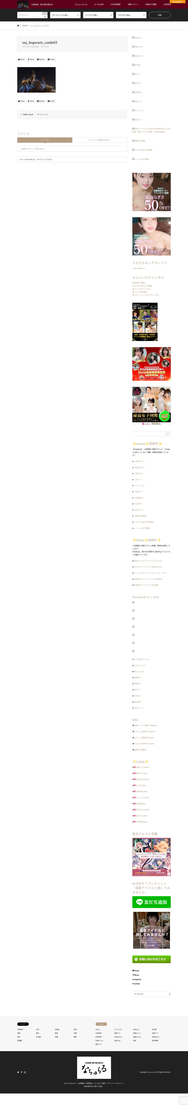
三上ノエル (118, 1029)
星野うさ (117, 1033)
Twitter (18, 1072)
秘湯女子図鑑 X (140, 750)
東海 (56, 1033)
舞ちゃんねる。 (139, 671)
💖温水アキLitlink (140, 816)
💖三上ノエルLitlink (141, 798)
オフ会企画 (99, 4)
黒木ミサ (99, 1044)
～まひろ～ (137, 480)
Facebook (21, 1072)
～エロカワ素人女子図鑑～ (144, 522)
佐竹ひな (136, 1029)
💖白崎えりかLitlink (141, 767)
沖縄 (75, 1033)
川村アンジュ (138, 708)
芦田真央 (137, 684)
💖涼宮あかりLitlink (141, 810)
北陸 (75, 1029)
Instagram (25, 1072)
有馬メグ (155, 1033)
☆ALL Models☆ (138, 268)
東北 (37, 1033)
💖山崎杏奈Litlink (140, 791)
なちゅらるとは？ (70, 1083)
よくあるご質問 (99, 1083)
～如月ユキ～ (138, 510)
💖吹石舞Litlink (139, 804)
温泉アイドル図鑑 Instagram (145, 725)
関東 (75, 1037)
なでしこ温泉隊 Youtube (144, 738)
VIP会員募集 (116, 4)
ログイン (40, 159)
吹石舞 (154, 1029)
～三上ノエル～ (139, 485)
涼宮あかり (137, 696)
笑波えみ (117, 1040)
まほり (98, 1029)
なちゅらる (152, 1072)
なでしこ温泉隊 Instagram (144, 731)
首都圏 (19, 1040)
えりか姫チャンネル (141, 659)
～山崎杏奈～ (138, 498)
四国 (18, 1033)
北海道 (57, 1029)
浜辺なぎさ (118, 1037)
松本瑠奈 (99, 1037)
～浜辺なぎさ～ (139, 467)
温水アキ (137, 690)
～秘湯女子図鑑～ (140, 516)
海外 (18, 1037)
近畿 (56, 1037)
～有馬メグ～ (138, 492)
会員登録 (167, 4)
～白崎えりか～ (139, 461)
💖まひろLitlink (139, 785)
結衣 (134, 1040)
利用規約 (89, 1083)
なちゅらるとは (81, 4)
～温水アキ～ (138, 473)
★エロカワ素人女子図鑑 (142, 286)
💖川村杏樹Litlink (140, 822)
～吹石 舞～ (138, 504)
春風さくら (137, 1033)
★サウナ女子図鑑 (139, 292)
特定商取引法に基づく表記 (93, 1086)
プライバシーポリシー (114, 1083)
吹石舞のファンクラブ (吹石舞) (145, 585)
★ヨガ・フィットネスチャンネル (145, 295)
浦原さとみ (137, 1037)
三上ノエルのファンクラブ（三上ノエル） (150, 573)
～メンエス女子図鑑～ (142, 528)
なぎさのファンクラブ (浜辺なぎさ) (147, 567)
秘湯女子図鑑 (151, 4)
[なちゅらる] (94, 1077)
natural (30, 114)
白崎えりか (99, 1040)
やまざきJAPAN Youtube (144, 744)
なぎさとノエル (139, 665)
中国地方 (20, 1029)
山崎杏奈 (137, 677)
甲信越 (38, 1037)
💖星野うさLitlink (140, 773)
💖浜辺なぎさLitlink (141, 779)
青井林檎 (137, 702)
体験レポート (133, 4)
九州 (37, 1029)
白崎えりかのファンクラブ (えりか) (147, 561)
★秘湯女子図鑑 (138, 283)
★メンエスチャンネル (141, 289)
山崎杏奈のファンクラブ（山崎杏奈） (148, 579)
